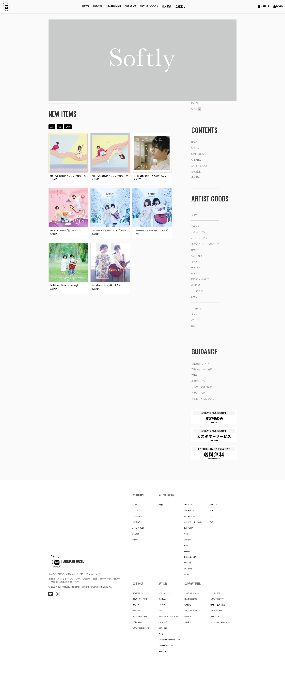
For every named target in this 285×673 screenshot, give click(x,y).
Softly (194, 296)
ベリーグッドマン (200, 238)
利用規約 (187, 605)
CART (195, 108)
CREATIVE (130, 6)
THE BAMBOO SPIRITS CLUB (169, 640)
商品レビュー (198, 375)
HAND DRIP (197, 250)
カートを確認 (215, 593)
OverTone (196, 255)
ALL (51, 126)
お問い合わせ (198, 393)
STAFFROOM (113, 6)
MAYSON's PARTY (200, 279)
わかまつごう (198, 232)
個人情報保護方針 (191, 599)
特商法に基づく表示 (217, 605)
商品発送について (200, 363)
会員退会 (187, 622)
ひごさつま (197, 290)
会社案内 (180, 6)
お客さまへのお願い (191, 610)
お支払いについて (217, 599)
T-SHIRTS (196, 308)
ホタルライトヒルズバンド (205, 244)
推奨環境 (187, 616)
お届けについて (216, 616)
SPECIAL (97, 6)
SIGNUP (264, 6)
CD (59, 126)
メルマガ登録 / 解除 (201, 387)
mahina (195, 273)
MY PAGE (195, 103)
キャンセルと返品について (220, 622)
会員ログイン (198, 381)
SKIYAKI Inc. (106, 586)
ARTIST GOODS (149, 6)
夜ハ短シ (196, 261)
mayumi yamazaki (165, 645)
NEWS (85, 6)
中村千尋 (196, 285)
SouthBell (162, 651)
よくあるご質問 (216, 610)
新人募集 (167, 6)
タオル (194, 314)
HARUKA (195, 267)
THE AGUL (196, 226)
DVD (68, 126)
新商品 (194, 214)
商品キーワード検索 (201, 369)
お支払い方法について (202, 398)
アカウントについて (191, 593)
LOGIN (279, 6)
